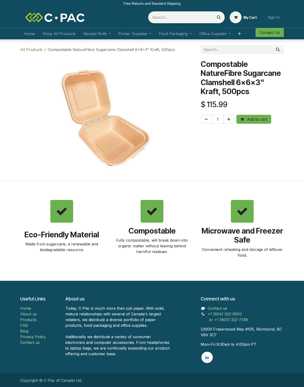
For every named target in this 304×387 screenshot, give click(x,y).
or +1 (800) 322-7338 (224, 319)
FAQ (24, 325)
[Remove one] (206, 119)
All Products (31, 49)
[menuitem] (29, 33)
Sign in (274, 17)
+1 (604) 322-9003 (225, 314)
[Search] (219, 17)
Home (25, 308)
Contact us (30, 342)
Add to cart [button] (256, 119)
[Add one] (228, 119)
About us (28, 314)
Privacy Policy (33, 336)
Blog (24, 331)
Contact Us (270, 32)
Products (28, 319)
